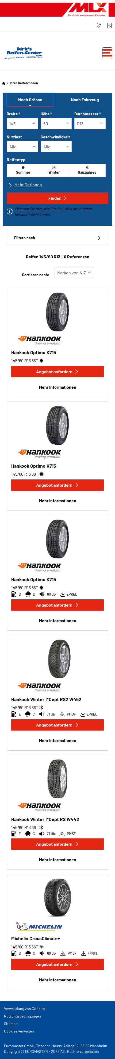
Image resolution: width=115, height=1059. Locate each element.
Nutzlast (14, 136)
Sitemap (11, 1023)
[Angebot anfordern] (109, 25)
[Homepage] (3, 83)
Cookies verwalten (19, 1031)
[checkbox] (23, 170)
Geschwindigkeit (55, 136)
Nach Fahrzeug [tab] (85, 99)
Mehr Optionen (28, 184)
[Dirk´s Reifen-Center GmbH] (21, 53)
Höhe (46, 113)
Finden (55, 198)
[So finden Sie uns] (98, 25)
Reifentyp (16, 159)
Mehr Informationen (57, 386)
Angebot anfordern (54, 371)
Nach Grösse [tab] (30, 99)
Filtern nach (24, 238)
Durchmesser (87, 113)
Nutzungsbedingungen (22, 1016)
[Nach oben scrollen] (101, 1048)
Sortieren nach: (35, 275)
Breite (13, 113)
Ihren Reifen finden (24, 83)
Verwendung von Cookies (24, 1008)
